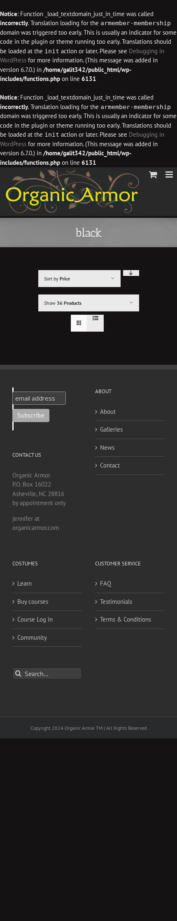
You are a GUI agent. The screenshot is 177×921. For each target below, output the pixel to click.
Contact (110, 465)
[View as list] (95, 318)
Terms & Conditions (125, 619)
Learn (24, 583)
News (107, 447)
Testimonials (116, 601)
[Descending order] (131, 273)
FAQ (105, 583)
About (108, 411)
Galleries (111, 429)
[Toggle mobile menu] (169, 174)
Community (32, 637)
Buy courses (32, 601)
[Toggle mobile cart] (153, 174)
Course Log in (35, 619)
